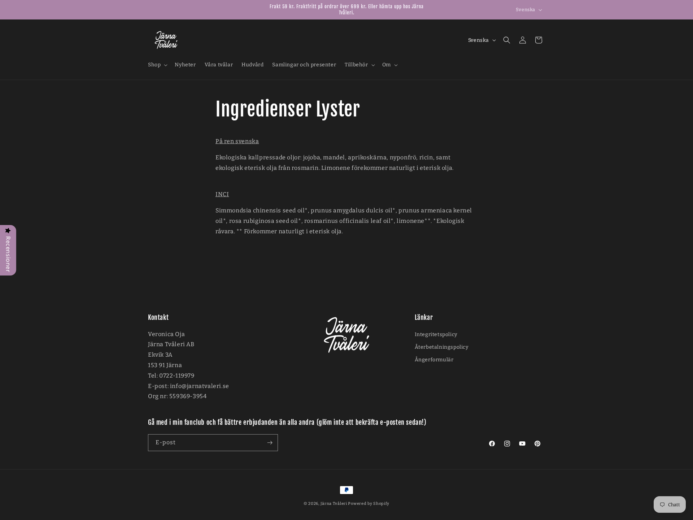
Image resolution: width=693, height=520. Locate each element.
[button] (157, 64)
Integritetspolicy (436, 334)
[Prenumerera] (270, 442)
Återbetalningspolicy (441, 347)
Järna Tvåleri (334, 503)
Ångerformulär (434, 360)
